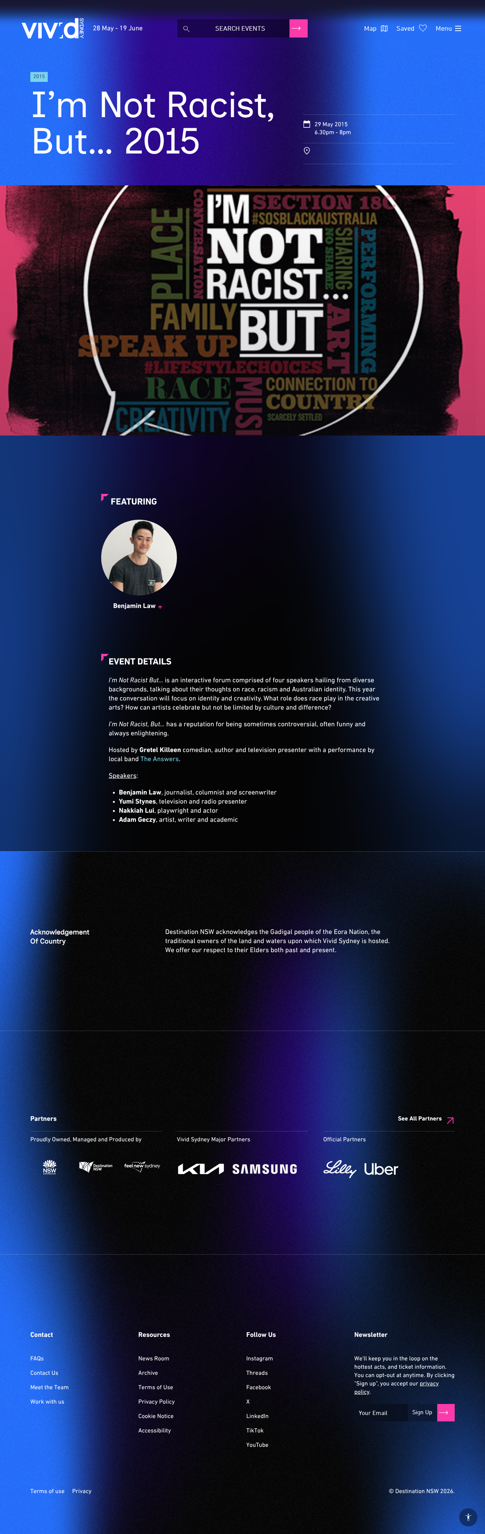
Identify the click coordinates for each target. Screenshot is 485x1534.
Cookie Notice (156, 1416)
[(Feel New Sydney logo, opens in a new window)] (142, 1167)
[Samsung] (265, 1169)
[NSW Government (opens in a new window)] (49, 1167)
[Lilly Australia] (340, 1169)
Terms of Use (155, 1388)
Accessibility (154, 1431)
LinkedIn (257, 1416)
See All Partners (420, 1119)
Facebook (258, 1388)
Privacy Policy (156, 1402)
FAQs (37, 1359)
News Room (153, 1359)
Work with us (47, 1402)
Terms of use (47, 1492)
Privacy (81, 1492)
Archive (148, 1373)
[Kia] (201, 1169)
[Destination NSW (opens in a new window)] (96, 1167)
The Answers (159, 759)
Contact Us (44, 1373)
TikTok (255, 1431)
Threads (257, 1373)
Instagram (259, 1359)
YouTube (257, 1445)
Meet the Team (49, 1388)
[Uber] (381, 1169)
